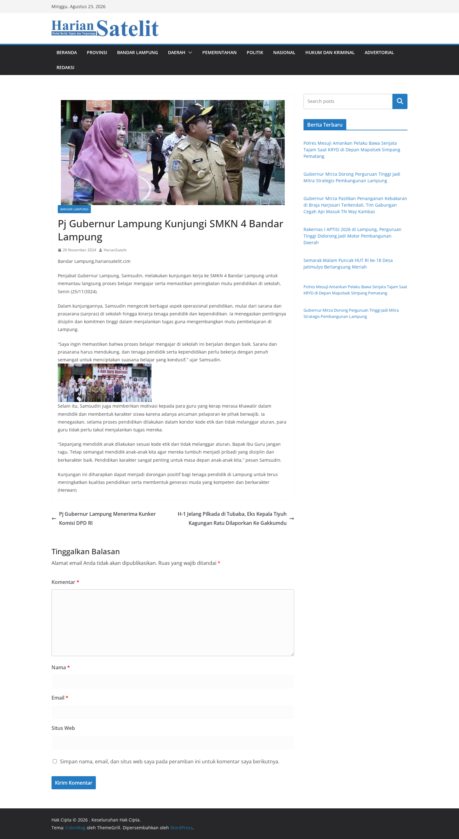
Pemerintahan (219, 52)
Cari (400, 101)
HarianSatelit (115, 250)
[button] (188, 52)
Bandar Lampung (137, 52)
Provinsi (97, 52)
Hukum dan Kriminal (330, 52)
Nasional (284, 52)
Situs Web (63, 728)
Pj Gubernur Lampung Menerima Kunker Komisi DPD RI (107, 518)
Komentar (65, 582)
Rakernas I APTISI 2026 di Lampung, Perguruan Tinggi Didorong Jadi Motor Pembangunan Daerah (353, 235)
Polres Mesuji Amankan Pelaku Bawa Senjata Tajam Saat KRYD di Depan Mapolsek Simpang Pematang (352, 149)
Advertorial (379, 52)
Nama (61, 667)
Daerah (176, 52)
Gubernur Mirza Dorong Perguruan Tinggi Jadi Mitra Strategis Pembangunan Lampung (351, 313)
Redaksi (65, 67)
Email (60, 697)
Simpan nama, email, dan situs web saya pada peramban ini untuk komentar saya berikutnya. (169, 761)
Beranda (67, 52)
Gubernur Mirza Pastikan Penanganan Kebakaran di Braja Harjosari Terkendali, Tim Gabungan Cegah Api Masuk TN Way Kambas (355, 204)
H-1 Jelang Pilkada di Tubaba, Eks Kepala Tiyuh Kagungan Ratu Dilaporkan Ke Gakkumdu (232, 518)
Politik (255, 52)
